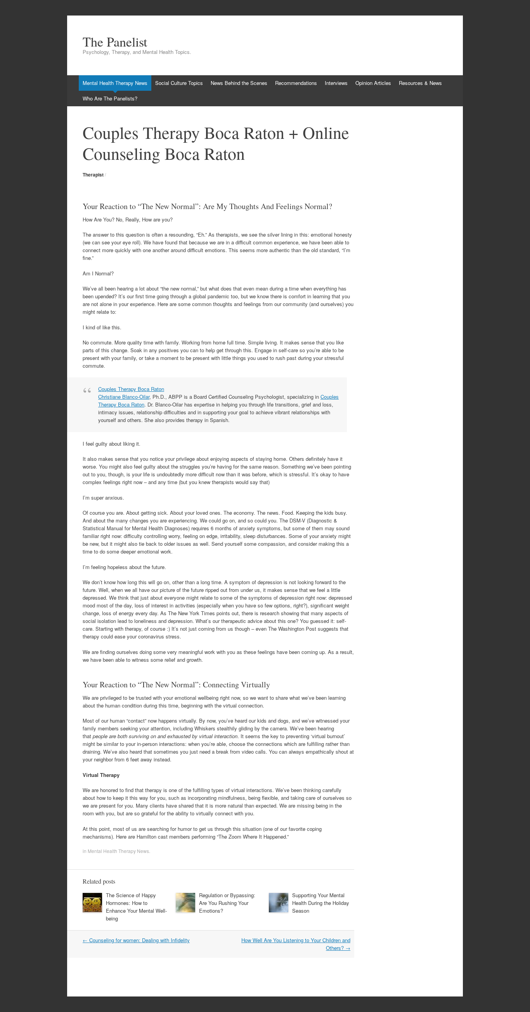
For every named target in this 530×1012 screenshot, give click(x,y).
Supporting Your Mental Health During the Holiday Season (320, 902)
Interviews (336, 82)
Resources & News (420, 82)
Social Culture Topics (179, 82)
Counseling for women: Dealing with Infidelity (136, 940)
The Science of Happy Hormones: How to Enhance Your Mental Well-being (136, 906)
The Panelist (115, 41)
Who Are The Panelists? (110, 98)
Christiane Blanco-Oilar (123, 396)
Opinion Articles (373, 82)
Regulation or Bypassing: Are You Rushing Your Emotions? (227, 902)
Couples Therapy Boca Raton (131, 389)
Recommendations (296, 82)
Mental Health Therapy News (115, 82)
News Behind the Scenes (239, 82)
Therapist (93, 174)
